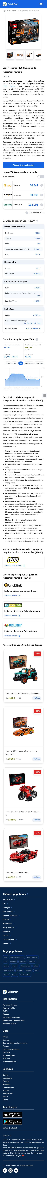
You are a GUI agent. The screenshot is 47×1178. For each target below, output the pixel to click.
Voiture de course (32, 957)
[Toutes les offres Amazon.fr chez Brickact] (8, 195)
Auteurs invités (9, 1008)
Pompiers (19, 970)
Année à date (29, 363)
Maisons (28, 970)
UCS (5, 961)
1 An (20, 363)
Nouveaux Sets (9, 1055)
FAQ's (5, 1011)
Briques (6, 1090)
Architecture (8, 900)
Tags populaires (12, 951)
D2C (5, 957)
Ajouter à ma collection (23, 165)
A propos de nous (10, 1005)
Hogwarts (13, 961)
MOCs (5, 1096)
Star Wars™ (7, 912)
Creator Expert (9, 939)
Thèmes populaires (14, 894)
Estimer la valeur (9, 1061)
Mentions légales (10, 1023)
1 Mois (8, 363)
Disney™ (6, 908)
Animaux (32, 961)
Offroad (6, 975)
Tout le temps (39, 363)
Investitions (7, 1078)
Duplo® (6, 920)
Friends (6, 943)
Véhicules (23, 961)
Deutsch (14, 1127)
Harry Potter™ (8, 927)
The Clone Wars (25, 975)
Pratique (6, 1081)
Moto (36, 970)
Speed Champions (10, 916)
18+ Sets (6, 1052)
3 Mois (14, 363)
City (4, 904)
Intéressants (8, 1093)
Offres (5, 1037)
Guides (5, 1075)
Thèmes (6, 1046)
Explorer (6, 1040)
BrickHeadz (7, 923)
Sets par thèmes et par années (15, 1043)
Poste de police (8, 970)
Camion (14, 975)
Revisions (6, 1084)
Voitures (6, 966)
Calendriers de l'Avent (16, 957)
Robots (36, 966)
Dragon (15, 966)
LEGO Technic (9, 86)
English (5, 1127)
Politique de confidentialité (13, 1020)
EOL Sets (6, 1058)
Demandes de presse (11, 1017)
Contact (6, 1014)
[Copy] (37, 221)
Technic (37, 238)
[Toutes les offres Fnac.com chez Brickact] (8, 185)
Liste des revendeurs (11, 1049)
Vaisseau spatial (25, 966)
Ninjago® (6, 931)
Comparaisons (8, 1087)
